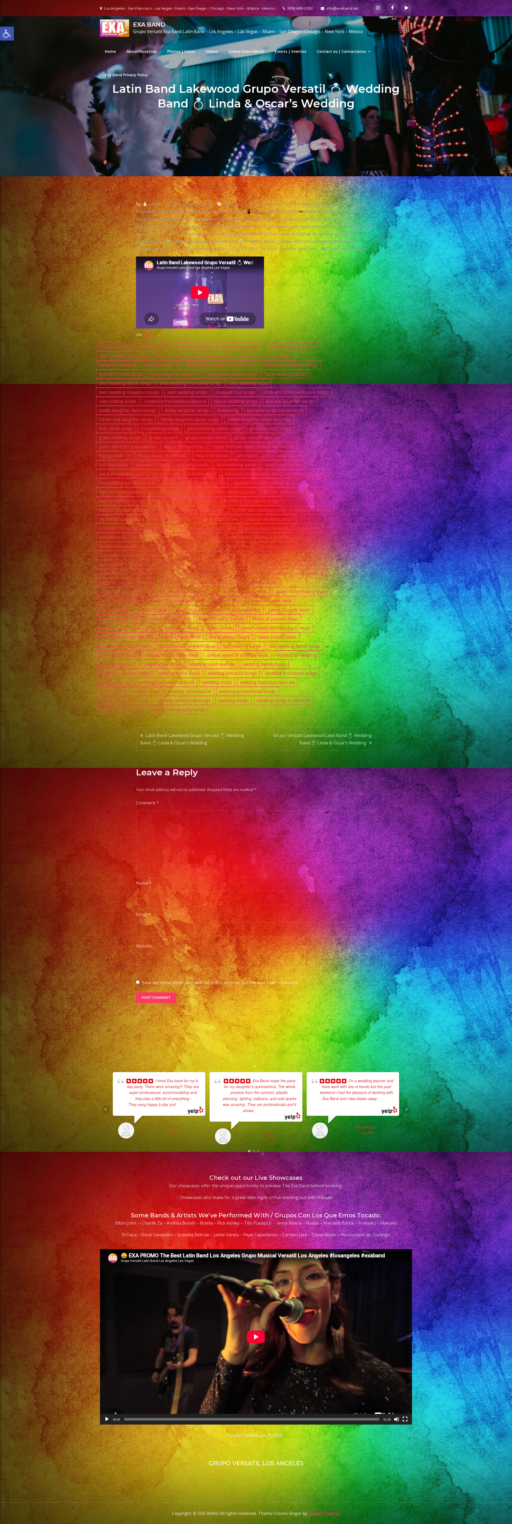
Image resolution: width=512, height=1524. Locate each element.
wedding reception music (124, 700)
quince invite (224, 528)
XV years (287, 249)
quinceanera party (167, 555)
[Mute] (396, 1419)
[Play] (107, 1419)
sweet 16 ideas (152, 610)
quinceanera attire (150, 537)
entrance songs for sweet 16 (275, 410)
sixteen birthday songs (202, 573)
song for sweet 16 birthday (260, 573)
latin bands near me (285, 456)
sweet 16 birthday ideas (122, 592)
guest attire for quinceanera (127, 447)
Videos (212, 51)
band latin (283, 356)
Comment (147, 803)
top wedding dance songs (294, 646)
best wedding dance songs (125, 383)
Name (143, 883)
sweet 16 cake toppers (121, 601)
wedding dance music (179, 673)
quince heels (191, 528)
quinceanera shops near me (127, 564)
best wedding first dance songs (191, 383)
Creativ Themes (324, 1513)
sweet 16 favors (114, 610)
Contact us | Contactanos (341, 51)
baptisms (233, 204)
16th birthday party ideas (124, 356)
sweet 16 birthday (203, 582)
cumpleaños (171, 219)
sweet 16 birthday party (177, 592)
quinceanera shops (262, 555)
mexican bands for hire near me (194, 483)
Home (110, 51)
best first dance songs (121, 374)
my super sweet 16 (171, 519)
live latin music (202, 474)
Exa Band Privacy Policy (126, 74)
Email (143, 914)
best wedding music (249, 383)
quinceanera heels (235, 546)
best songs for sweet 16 (175, 374)
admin (155, 204)
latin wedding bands (237, 465)
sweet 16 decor (228, 601)
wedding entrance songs (232, 673)
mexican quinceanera (120, 492)
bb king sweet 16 (161, 365)
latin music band (152, 465)
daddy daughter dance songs (128, 410)
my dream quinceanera (122, 519)
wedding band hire (162, 664)
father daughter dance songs (190, 419)
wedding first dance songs (291, 673)
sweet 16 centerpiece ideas (178, 601)
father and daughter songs (126, 419)
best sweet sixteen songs (232, 374)
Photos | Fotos (181, 51)
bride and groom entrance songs (296, 392)
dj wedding (228, 410)
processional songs (118, 528)
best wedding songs (187, 392)
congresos (146, 219)
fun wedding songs (160, 428)
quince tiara (308, 528)
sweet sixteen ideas (277, 637)
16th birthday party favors (292, 347)
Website (144, 946)
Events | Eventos (290, 51)
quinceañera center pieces (125, 546)
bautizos (253, 204)
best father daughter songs (290, 365)
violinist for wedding (296, 655)
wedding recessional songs (183, 700)
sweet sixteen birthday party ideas (276, 628)
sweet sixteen (220, 628)
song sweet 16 (309, 573)
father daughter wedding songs (259, 419)
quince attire (158, 528)
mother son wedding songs (259, 510)
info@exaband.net (342, 8)
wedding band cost (117, 664)
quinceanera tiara (180, 564)
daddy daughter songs (187, 410)
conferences (356, 211)
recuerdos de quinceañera (232, 564)
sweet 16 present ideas (275, 619)
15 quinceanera (114, 347)
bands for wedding (117, 365)
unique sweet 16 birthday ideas (237, 655)
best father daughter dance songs (220, 365)
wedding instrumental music (166, 682)
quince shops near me (267, 528)
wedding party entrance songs (129, 691)
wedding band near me (212, 664)
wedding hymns (114, 682)
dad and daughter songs (290, 401)
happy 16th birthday (183, 447)
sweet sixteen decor (181, 637)
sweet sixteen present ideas (187, 646)
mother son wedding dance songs (190, 510)
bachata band (216, 356)
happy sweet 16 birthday (162, 456)
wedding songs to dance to (283, 700)
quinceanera (111, 537)
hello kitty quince (212, 456)
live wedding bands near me (126, 483)
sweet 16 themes (181, 628)
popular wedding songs (269, 519)
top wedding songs (118, 655)
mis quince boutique (169, 492)
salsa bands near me (150, 573)
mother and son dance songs (293, 492)
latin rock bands (193, 465)
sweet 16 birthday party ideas (238, 592)
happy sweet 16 (114, 456)
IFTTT (149, 334)
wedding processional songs (247, 691)
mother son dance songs (124, 510)
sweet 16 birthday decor (253, 582)
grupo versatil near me (257, 437)
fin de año (323, 234)
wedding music (217, 682)
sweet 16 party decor (289, 610)
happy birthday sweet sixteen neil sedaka (253, 447)
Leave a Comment (346, 249)
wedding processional (189, 691)
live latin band (166, 474)
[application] (256, 1337)
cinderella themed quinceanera (175, 401)
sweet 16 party (190, 610)
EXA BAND (149, 24)
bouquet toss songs (235, 392)
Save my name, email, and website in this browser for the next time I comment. (220, 982)
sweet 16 (169, 582)
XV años (269, 249)
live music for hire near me (251, 474)
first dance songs (116, 428)
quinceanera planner (214, 555)
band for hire (251, 356)
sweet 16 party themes (221, 619)
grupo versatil (163, 437)
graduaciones (348, 234)
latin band (247, 456)
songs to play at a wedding (125, 582)
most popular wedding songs (226, 492)
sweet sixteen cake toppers (126, 637)
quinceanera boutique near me (259, 537)
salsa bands (110, 573)
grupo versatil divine (205, 437)
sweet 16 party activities (237, 610)
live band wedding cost (121, 474)
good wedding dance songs (214, 428)
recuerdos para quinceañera (294, 564)
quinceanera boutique (199, 537)
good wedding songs (270, 428)
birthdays (273, 204)
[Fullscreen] (405, 1419)
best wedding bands (285, 374)
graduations (148, 241)
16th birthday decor (192, 347)
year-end (307, 249)
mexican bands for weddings (262, 483)
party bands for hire (218, 519)
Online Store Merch (246, 51)
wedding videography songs (177, 709)
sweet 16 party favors (120, 619)
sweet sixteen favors (229, 637)
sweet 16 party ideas (170, 619)
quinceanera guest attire (184, 546)
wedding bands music (264, 664)
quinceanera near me (120, 555)
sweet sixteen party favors (125, 646)
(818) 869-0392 (300, 8)
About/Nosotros (141, 51)
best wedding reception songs (129, 392)
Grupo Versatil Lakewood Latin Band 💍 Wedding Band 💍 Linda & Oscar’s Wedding (322, 739)
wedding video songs (120, 709)
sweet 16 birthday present (302, 592)
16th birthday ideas (239, 347)
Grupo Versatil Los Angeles (256, 1435)
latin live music (113, 465)
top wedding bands (242, 646)
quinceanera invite (279, 546)
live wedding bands (305, 474)
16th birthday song (176, 356)
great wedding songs (120, 437)
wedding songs (233, 700)
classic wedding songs (236, 401)
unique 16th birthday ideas (171, 655)
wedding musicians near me (267, 682)
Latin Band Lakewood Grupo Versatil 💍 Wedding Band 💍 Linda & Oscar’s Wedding (192, 739)
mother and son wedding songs (183, 501)
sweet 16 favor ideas (271, 601)
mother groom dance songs (251, 501)
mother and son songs (121, 501)
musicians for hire (313, 510)
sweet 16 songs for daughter (128, 628)
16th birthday (151, 347)
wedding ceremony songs (124, 673)
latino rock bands (282, 465)
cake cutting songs (118, 401)
